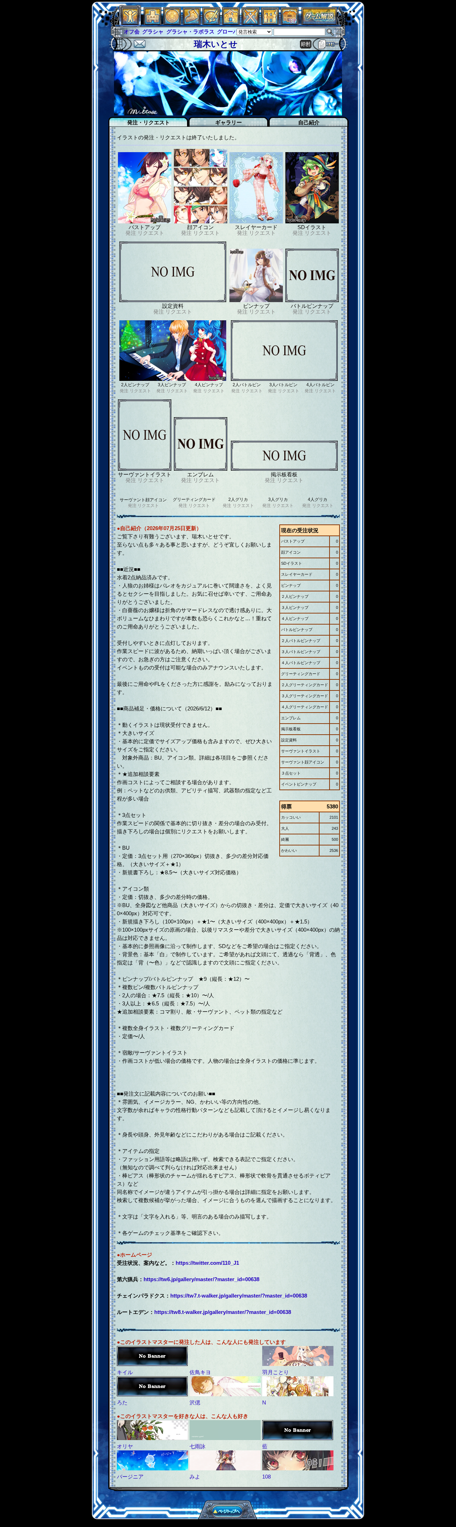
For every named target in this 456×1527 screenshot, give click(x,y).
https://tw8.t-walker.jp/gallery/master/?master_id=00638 (222, 1312)
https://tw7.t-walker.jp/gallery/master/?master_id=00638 (238, 1296)
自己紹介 (309, 122)
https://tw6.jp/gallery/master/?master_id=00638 (201, 1279)
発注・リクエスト (148, 122)
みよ (195, 1477)
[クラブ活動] (270, 23)
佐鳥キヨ (200, 1372)
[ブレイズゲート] (231, 23)
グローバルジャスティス (227, 32)
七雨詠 (198, 1446)
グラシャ (134, 32)
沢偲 (195, 1402)
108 (266, 1477)
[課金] (172, 23)
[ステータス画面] (130, 23)
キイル (125, 1372)
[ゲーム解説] (319, 23)
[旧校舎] (290, 23)
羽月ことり (275, 1372)
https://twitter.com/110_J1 (207, 1263)
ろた (122, 1402)
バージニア (130, 1477)
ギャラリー (228, 122)
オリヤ (125, 1446)
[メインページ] (152, 23)
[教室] (192, 23)
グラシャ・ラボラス (171, 32)
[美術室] (211, 23)
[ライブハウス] (250, 23)
